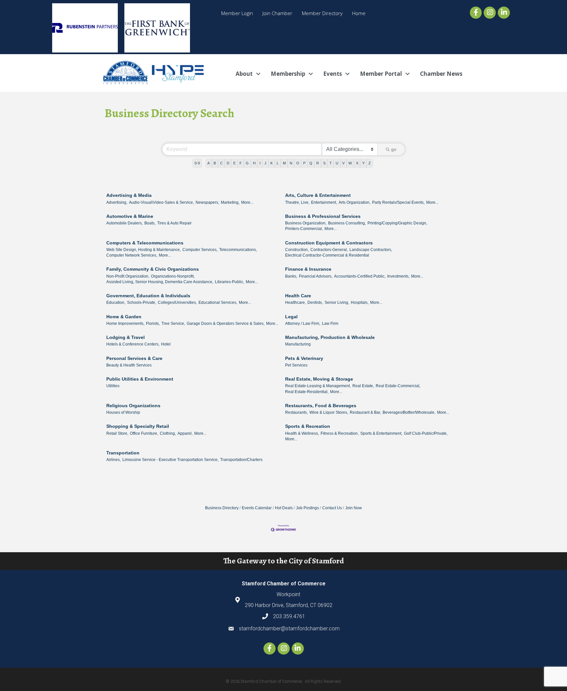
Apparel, (185, 433)
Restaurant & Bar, (365, 412)
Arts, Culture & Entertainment (318, 195)
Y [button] (363, 163)
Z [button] (369, 163)
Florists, (153, 323)
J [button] (265, 163)
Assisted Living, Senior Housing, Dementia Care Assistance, (159, 282)
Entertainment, (324, 202)
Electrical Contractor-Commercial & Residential (327, 255)
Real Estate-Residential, (306, 391)
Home (359, 13)
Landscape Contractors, (370, 249)
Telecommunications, (238, 249)
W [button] (350, 163)
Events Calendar (257, 508)
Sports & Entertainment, (381, 433)
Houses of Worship (123, 412)
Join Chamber (277, 13)
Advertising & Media (129, 195)
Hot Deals (284, 508)
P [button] (304, 163)
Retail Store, (117, 433)
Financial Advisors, (315, 276)
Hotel (166, 344)
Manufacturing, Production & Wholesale (330, 337)
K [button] (271, 163)
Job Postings (307, 508)
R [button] (317, 163)
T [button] (330, 163)
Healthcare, (295, 302)
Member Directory (322, 13)
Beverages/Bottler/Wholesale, (409, 412)
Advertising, (116, 202)
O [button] (297, 163)
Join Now (353, 508)
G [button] (247, 163)
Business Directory (222, 508)
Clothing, (168, 433)
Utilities (112, 386)
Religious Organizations (133, 405)
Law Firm (330, 323)
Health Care (298, 295)
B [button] (215, 163)
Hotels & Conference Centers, (132, 344)
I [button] (260, 163)
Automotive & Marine (129, 216)
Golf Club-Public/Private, (426, 433)
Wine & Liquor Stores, (328, 412)
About (244, 73)
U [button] (337, 163)
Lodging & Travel (125, 337)
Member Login (237, 13)
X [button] (357, 163)
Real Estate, (363, 386)
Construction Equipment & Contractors (329, 242)
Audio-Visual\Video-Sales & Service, (161, 202)
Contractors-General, (329, 249)
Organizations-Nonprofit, (173, 276)
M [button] (284, 163)
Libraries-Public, (229, 282)
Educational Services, (218, 302)
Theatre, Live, (297, 202)
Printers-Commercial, (304, 228)
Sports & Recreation (307, 426)
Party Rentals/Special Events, (398, 202)
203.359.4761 (289, 616)
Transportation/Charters (241, 459)
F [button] (241, 163)
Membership (288, 73)
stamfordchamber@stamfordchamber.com (289, 628)
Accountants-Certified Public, (360, 276)
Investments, (398, 276)
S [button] (324, 163)
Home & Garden (123, 316)
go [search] (393, 149)
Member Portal (381, 73)
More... (247, 202)
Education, (115, 302)
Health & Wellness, (302, 433)
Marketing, (230, 202)
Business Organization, (305, 223)
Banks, (291, 276)
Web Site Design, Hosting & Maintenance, (143, 249)
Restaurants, (296, 412)
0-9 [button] (197, 163)
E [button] (234, 163)
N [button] (291, 163)
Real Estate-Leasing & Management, (318, 386)
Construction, (297, 249)
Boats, (150, 223)
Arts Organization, (354, 202)
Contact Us (332, 508)
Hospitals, (359, 302)
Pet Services (296, 365)
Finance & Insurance (308, 269)
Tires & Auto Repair (174, 223)
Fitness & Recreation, (340, 433)
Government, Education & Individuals (148, 295)
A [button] (208, 163)
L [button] (278, 163)
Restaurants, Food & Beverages (320, 405)
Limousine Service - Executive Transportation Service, (170, 459)
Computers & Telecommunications (144, 242)
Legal (291, 316)
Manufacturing (298, 344)
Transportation (122, 452)
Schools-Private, (141, 302)
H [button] (254, 163)
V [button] (343, 163)
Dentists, (315, 302)
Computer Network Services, (131, 255)
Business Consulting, (347, 223)
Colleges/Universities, (177, 302)
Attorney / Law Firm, (302, 323)
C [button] (221, 163)
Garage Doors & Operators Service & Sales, (225, 323)
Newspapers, (207, 202)
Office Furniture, (144, 433)
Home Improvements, (125, 323)
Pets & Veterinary (304, 358)
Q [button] (310, 163)
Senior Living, (337, 302)
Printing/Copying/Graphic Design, (397, 223)
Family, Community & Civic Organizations (152, 269)
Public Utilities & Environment (139, 379)
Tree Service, (173, 323)
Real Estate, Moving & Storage (319, 379)
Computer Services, (200, 249)
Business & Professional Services (323, 216)
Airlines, (113, 459)
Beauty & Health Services (129, 365)
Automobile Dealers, (124, 223)
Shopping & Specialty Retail (137, 426)
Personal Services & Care (134, 358)
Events (332, 73)
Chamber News (441, 73)
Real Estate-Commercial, (398, 386)
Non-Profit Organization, (127, 276)
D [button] (228, 163)
